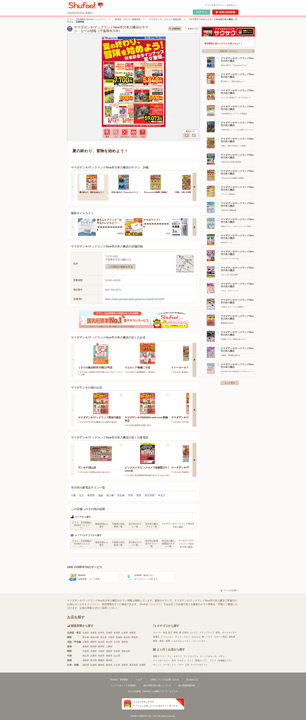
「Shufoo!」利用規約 (118, 679)
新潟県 (101, 642)
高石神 (121, 495)
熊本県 (109, 665)
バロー (180, 665)
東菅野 (91, 495)
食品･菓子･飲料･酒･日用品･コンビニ (180, 632)
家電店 (156, 637)
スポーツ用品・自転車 (224, 637)
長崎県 (101, 665)
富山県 (109, 642)
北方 (81, 495)
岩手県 (101, 632)
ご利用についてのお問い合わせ (164, 679)
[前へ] (73, 187)
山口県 (117, 655)
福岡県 (86, 665)
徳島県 (86, 660)
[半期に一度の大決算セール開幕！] (188, 182)
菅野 (138, 495)
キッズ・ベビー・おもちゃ (187, 637)
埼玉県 (103, 637)
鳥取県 (101, 655)
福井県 (124, 642)
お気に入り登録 (121, 395)
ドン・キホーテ (174, 656)
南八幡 (110, 495)
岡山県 (86, 655)
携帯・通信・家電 (161, 641)
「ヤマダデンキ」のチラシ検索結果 (164, 19)
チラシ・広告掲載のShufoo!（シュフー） (86, 19)
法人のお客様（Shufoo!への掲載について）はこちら (153, 691)
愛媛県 (101, 660)
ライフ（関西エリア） (197, 660)
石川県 (117, 642)
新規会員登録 (225, 12)
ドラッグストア (206, 632)
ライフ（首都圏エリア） (221, 660)
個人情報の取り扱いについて (157, 685)
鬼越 (100, 495)
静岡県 (93, 646)
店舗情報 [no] (175, 28)
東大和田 (150, 495)
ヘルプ (139, 679)
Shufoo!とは (192, 679)
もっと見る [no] (229, 383)
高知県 (109, 660)
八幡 (73, 495)
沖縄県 (142, 665)
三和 (187, 665)
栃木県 (127, 637)
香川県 (93, 660)
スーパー (157, 632)
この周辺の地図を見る (120, 266)
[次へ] (194, 187)
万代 (173, 660)
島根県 (109, 655)
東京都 (86, 637)
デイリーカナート (199, 665)
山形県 (124, 632)
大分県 (117, 665)
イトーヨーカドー (161, 660)
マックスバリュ (190, 656)
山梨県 (86, 642)
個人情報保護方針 (186, 685)
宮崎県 (124, 665)
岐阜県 (101, 646)
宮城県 (109, 632)
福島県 (132, 632)
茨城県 (119, 637)
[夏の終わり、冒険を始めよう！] (93, 182)
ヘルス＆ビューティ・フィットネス (188, 641)
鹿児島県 (133, 665)
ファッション (167, 637)
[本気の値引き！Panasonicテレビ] (125, 182)
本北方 (161, 495)
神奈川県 (94, 637)
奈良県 (117, 651)
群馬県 (134, 637)
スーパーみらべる (208, 656)
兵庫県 (93, 651)
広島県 (93, 655)
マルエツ (181, 660)
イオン (221, 656)
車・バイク (207, 637)
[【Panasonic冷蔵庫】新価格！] (157, 182)
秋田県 (117, 632)
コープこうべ (169, 665)
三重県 (109, 646)
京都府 (101, 651)
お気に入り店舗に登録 (191, 28)
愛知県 (86, 646)
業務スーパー (159, 656)
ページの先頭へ (229, 590)
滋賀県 (109, 651)
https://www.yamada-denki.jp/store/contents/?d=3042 (135, 299)
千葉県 (111, 637)
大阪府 (86, 651)
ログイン (201, 12)
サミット (157, 665)
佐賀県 (93, 665)
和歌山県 (125, 651)
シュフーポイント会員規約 (123, 685)
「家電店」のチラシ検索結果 (127, 19)
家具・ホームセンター (226, 632)
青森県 (93, 632)
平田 (130, 495)
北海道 (86, 632)
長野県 (93, 642)
